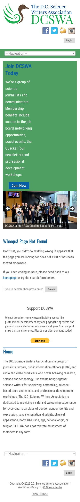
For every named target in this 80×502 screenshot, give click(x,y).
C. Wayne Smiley (52, 487)
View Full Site (40, 494)
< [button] (8, 209)
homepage (10, 278)
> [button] (72, 209)
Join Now (19, 185)
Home (8, 351)
